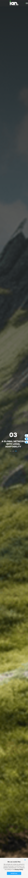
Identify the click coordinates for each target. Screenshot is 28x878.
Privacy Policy (19, 869)
